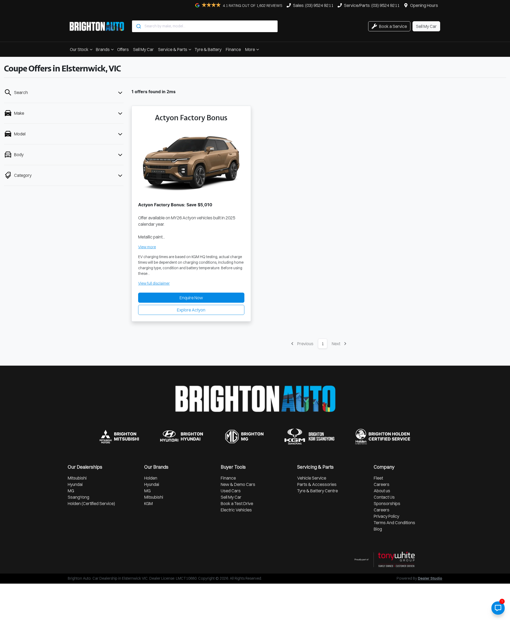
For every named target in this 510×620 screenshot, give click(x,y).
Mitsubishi (77, 478)
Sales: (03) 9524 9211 (313, 5)
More (250, 49)
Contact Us (384, 497)
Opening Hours (424, 5)
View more (147, 247)
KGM (148, 503)
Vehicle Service (311, 478)
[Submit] (138, 26)
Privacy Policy (386, 516)
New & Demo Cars (238, 484)
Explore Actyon (191, 310)
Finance (233, 49)
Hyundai (75, 484)
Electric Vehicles (236, 509)
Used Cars (231, 490)
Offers (123, 49)
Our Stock (79, 49)
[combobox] (205, 26)
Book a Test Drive (237, 503)
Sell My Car (143, 49)
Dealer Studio (430, 578)
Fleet (378, 478)
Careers (381, 484)
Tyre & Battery (208, 49)
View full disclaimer (154, 283)
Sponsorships (387, 503)
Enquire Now (191, 297)
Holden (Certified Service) (91, 503)
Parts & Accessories (317, 484)
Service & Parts (172, 49)
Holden (150, 478)
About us (382, 490)
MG (71, 490)
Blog (378, 529)
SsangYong (78, 497)
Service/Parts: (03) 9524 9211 (372, 5)
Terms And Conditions (394, 522)
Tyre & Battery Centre (317, 490)
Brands (103, 49)
